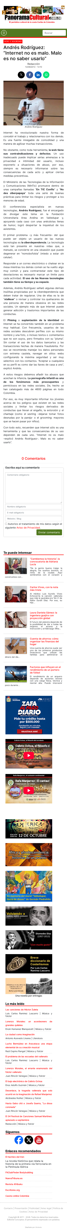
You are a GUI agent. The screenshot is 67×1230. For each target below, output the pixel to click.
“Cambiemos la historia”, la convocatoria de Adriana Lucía (45, 561)
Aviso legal (46, 1208)
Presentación (21, 1208)
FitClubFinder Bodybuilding (19, 1172)
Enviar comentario (49, 532)
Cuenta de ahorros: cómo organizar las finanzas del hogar (44, 641)
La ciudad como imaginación (20, 1034)
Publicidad (34, 1208)
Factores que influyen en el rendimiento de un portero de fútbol (45, 670)
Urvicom (38, 1227)
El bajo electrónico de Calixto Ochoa (23, 1081)
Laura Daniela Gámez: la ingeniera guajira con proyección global (43, 615)
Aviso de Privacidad (28, 527)
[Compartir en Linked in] (38, 74)
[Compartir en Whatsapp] (46, 74)
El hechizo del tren (14, 1157)
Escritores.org (12, 1190)
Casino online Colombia (17, 1196)
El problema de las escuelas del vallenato (26, 1056)
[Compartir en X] (21, 74)
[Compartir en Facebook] (29, 74)
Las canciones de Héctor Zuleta (21, 1009)
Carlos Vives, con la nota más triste (44, 588)
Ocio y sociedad (13, 41)
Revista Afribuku (13, 1184)
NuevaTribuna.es (14, 1178)
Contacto (8, 1208)
